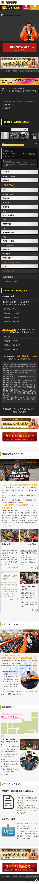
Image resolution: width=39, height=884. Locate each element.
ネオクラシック (8, 271)
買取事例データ (9, 105)
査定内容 (6, 108)
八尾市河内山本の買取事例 (12, 262)
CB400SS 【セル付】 (11, 281)
